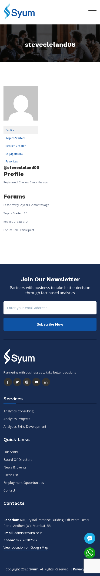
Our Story (10, 452)
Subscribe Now (50, 324)
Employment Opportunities (23, 482)
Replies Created (16, 146)
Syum (33, 569)
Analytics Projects (16, 419)
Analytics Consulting (18, 411)
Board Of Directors (17, 459)
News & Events (15, 467)
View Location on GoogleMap (25, 547)
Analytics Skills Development (24, 426)
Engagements (14, 154)
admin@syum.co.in (28, 533)
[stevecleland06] (20, 106)
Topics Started (15, 138)
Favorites (12, 161)
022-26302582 (26, 540)
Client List (10, 475)
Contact (9, 490)
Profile (10, 130)
